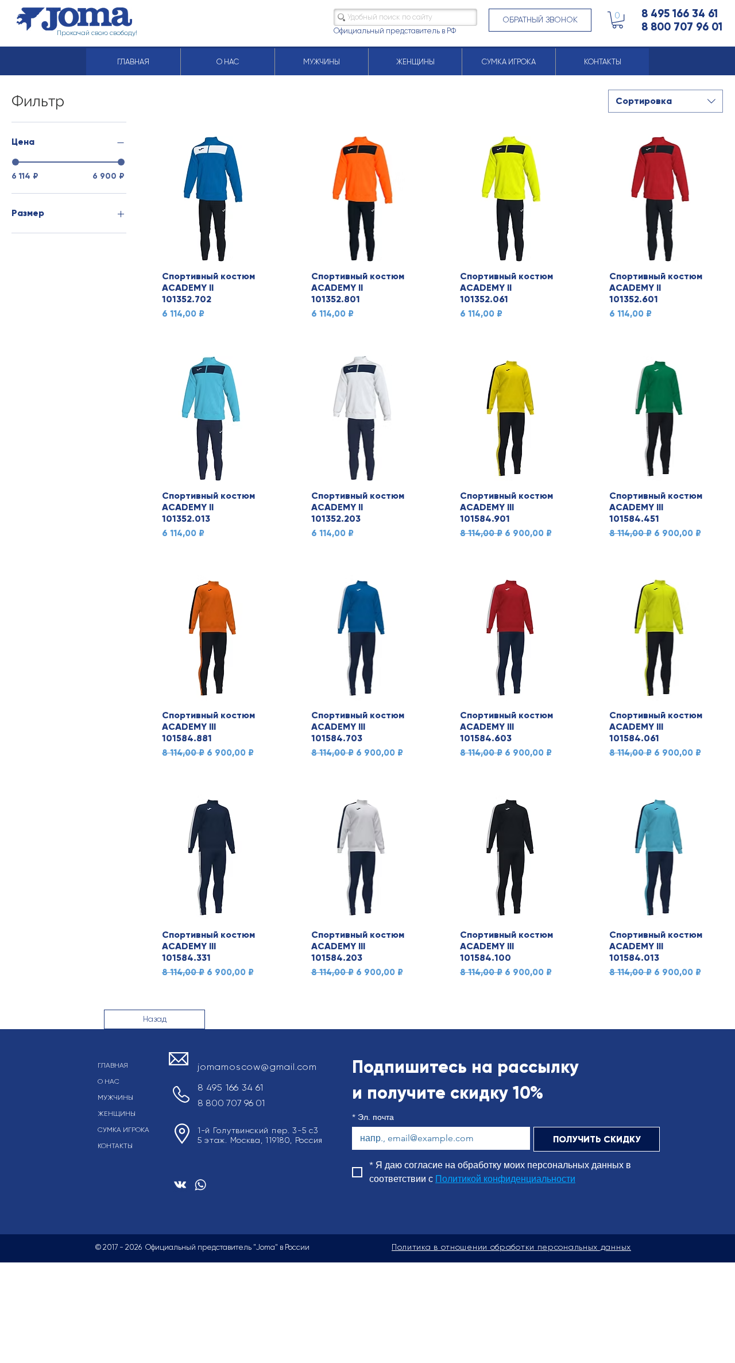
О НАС (108, 1081)
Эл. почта (373, 1117)
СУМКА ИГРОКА (123, 1130)
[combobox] (665, 101)
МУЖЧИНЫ (115, 1098)
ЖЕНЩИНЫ (117, 1114)
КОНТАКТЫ (115, 1146)
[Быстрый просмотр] (213, 198)
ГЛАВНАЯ (113, 1065)
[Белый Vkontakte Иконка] (180, 1184)
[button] (540, 20)
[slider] (15, 162)
